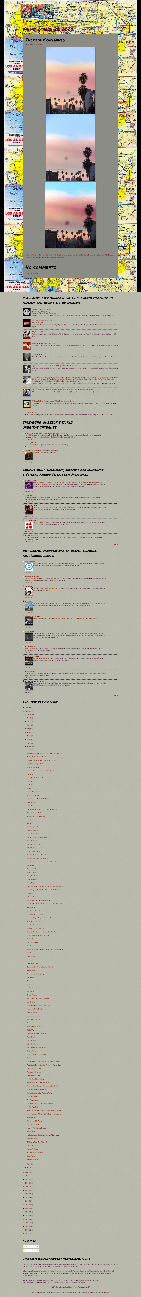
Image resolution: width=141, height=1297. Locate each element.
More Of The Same (33, 767)
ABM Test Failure (33, 1044)
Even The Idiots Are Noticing (36, 1047)
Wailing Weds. (31, 1117)
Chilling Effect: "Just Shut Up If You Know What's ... (44, 1061)
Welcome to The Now (32, 616)
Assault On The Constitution (36, 816)
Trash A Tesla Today (33, 1040)
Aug (28, 728)
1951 (28, 984)
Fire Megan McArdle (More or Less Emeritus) (41, 451)
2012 (27, 1215)
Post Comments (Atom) (39, 288)
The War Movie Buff (32, 656)
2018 (27, 1194)
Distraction (30, 981)
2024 (27, 1172)
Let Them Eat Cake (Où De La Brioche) (40, 1103)
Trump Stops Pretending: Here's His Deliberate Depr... (44, 1065)
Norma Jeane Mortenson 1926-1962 (43, 343)
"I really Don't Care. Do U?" (36, 855)
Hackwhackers (30, 561)
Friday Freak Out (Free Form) (36, 778)
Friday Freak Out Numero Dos (37, 1089)
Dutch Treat (30, 977)
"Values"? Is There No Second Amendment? (41, 760)
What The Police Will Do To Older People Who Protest (45, 1110)
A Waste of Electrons (38, 255)
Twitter (71, 21)
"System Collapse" (33, 1138)
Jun (28, 736)
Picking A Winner (32, 1149)
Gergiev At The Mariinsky (35, 928)
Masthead (43, 21)
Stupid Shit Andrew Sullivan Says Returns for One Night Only (52, 603)
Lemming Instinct (32, 879)
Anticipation (31, 1002)
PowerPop (28, 586)
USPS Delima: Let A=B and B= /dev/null (38, 578)
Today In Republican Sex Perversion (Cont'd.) (41, 932)
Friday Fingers (31, 883)
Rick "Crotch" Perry (29, 412)
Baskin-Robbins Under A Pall (36, 757)
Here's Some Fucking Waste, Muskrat (39, 1082)
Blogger (106, 1292)
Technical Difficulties (34, 1072)
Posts (27, 1247)
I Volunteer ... (31, 893)
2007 (27, 1233)
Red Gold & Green (33, 1124)
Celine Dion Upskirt (38, 354)
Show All (116, 544)
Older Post (113, 282)
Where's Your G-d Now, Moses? (37, 858)
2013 (27, 1212)
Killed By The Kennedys (35, 848)
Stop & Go (30, 750)
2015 (27, 1204)
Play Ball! (30, 939)
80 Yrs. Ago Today (33, 1107)
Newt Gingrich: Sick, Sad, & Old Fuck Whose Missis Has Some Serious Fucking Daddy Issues (63, 389)
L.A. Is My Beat (30, 520)
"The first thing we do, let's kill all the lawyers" (42, 809)
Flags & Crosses (32, 1051)
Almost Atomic (32, 970)
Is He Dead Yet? (32, 1145)
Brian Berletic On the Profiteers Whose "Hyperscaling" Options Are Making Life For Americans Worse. (65, 618)
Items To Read (31, 872)
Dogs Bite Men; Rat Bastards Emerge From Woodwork (45, 886)
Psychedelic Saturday (34, 869)
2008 (27, 1230)
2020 (27, 1186)
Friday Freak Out (32, 876)
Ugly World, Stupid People (35, 764)
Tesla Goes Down (32, 1037)
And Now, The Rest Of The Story (38, 799)
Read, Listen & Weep (34, 851)
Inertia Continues (32, 785)
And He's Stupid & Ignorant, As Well (39, 918)
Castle (29, 1058)
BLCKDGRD (29, 631)
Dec (28, 714)
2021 (27, 1183)
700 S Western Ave (33, 795)
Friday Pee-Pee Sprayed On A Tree (38, 1005)
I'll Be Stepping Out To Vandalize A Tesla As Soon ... (44, 890)
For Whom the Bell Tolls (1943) (43, 658)
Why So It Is (31, 1131)
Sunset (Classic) (32, 802)
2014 (27, 1208)
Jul (28, 732)
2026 (27, 707)
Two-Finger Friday (33, 1100)
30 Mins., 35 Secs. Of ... (35, 921)
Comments (29, 1251)
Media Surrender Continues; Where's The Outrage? (43, 1135)
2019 (27, 1190)
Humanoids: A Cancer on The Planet (100, 255)
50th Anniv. (30, 953)
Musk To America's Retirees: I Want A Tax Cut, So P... (45, 771)
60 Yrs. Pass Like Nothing (35, 1079)
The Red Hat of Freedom (41, 522)
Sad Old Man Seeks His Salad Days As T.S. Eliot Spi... (45, 904)
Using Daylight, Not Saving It (36, 1054)
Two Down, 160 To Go (34, 911)
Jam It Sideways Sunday (35, 1152)
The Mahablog (30, 671)
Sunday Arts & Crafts (34, 1068)
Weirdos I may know (31, 497)
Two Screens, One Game (35, 914)
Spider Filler (31, 806)
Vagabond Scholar (31, 505)
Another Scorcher (32, 1159)
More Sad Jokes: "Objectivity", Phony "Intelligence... (44, 1114)
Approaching (31, 907)
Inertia (29, 788)
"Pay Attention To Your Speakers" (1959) (40, 967)
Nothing (29, 823)
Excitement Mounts (33, 942)
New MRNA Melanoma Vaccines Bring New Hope (40, 435)
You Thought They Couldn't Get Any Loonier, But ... (42, 321)
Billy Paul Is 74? (37, 332)
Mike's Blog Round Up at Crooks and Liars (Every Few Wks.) (46, 433)
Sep (28, 725)
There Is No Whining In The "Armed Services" (42, 1086)
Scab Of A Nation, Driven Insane (38, 837)
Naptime (36, 453)
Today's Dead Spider (33, 830)
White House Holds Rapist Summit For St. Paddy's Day (45, 949)
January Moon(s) (32, 792)
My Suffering (51, 257)
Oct (28, 721)
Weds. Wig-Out (32, 1030)
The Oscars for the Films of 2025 (43, 507)
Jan (28, 1167)
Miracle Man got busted (32, 445)
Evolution (30, 774)
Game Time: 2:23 (32, 991)
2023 (27, 1176)
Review (58, 21)
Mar (28, 746)
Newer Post (28, 282)
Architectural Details (34, 988)
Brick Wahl (29, 495)
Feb (28, 1164)
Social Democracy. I (39, 683)
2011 (27, 1219)
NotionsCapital (30, 646)
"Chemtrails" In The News (35, 813)
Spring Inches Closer (33, 1075)
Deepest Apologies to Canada (34, 673)
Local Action (29, 257)
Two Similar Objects (33, 820)
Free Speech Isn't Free (80, 255)
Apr (28, 743)
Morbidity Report (40, 257)
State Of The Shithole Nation (36, 1128)
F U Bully (30, 946)
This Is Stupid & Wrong (34, 1121)
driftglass (28, 601)
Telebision (87, 21)
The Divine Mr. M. (31, 535)
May (29, 739)
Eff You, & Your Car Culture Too (37, 1142)
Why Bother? (61, 257)
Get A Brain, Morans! (34, 1019)
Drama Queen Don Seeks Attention (38, 935)
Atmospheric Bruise (33, 1016)
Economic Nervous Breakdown (37, 1033)
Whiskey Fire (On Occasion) (35, 443)
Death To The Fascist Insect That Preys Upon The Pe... (45, 753)
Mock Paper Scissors (32, 576)
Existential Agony (66, 255)
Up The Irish (31, 956)
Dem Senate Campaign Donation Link (45, 563)
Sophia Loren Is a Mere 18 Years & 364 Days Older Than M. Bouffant (55, 366)
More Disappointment (34, 1026)
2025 (27, 711)
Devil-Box (56, 255)
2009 (27, 1226)
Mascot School (29, 648)
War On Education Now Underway (38, 998)
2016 (27, 1201)
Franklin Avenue (30, 480)
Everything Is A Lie (33, 827)
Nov (28, 718)
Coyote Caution (32, 995)
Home (29, 21)
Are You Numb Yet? (33, 925)
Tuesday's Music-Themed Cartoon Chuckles (46, 588)
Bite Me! (49, 255)
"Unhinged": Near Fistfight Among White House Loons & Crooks (53, 401)
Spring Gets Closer (33, 963)
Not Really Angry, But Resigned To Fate (40, 1093)
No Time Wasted (32, 1012)
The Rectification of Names (34, 681)
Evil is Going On (32, 841)
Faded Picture (31, 1156)
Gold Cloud (30, 865)
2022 (27, 1179)
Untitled (29, 960)
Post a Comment (33, 273)
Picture (29, 1023)
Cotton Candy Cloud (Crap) (36, 974)
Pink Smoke (30, 781)
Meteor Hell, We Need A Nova (37, 1009)
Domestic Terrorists (33, 844)
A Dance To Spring (33, 897)
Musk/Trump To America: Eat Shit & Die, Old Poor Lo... (45, 862)
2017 (27, 1197)
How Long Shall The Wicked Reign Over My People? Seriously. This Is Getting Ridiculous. (44, 311)
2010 (27, 1223)
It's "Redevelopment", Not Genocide (38, 900)
